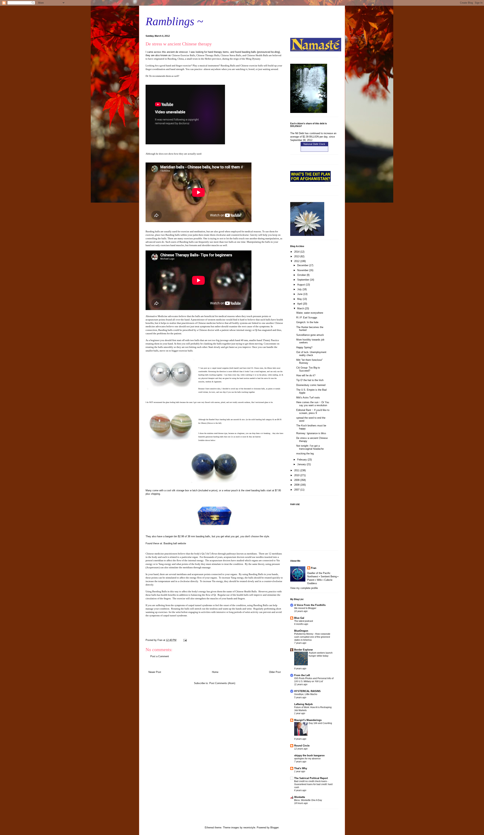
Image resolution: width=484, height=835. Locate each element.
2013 (297, 256)
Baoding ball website (175, 543)
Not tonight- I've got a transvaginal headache (310, 447)
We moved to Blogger (305, 608)
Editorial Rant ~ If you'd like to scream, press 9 (312, 411)
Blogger (274, 827)
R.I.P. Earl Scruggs (306, 317)
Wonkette (299, 797)
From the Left (302, 675)
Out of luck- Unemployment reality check (311, 354)
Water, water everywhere (309, 312)
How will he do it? (305, 375)
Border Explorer (303, 649)
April (300, 303)
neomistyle (249, 827)
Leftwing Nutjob (303, 704)
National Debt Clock (314, 144)
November (303, 270)
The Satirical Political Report (311, 778)
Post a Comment (159, 656)
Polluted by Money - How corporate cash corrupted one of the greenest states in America (312, 637)
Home (215, 672)
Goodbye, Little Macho (305, 694)
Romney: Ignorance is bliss (311, 433)
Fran (313, 568)
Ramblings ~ (174, 21)
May (300, 299)
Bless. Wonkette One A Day (308, 800)
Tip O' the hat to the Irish (309, 380)
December (303, 265)
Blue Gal (299, 618)
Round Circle (301, 745)
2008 (297, 484)
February (302, 459)
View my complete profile (304, 588)
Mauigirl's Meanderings (308, 720)
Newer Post (154, 672)
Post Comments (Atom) (222, 683)
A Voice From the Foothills (310, 605)
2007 (297, 489)
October (302, 275)
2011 (297, 470)
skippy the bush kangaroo (309, 755)
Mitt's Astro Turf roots (308, 397)
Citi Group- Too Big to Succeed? (308, 369)
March (301, 308)
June (300, 294)
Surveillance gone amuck (310, 335)
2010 (297, 475)
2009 (297, 480)
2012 (297, 261)
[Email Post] (185, 640)
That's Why (300, 768)
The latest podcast (303, 621)
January (302, 464)
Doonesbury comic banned (310, 385)
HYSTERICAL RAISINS (307, 691)
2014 (297, 251)
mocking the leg (305, 453)
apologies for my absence (307, 758)
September (303, 279)
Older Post (275, 672)
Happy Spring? (304, 347)
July (299, 289)
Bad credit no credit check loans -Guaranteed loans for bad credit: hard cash (313, 784)
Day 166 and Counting (320, 723)
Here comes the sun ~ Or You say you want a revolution (312, 404)
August (301, 284)
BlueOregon (301, 630)
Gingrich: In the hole (307, 322)
